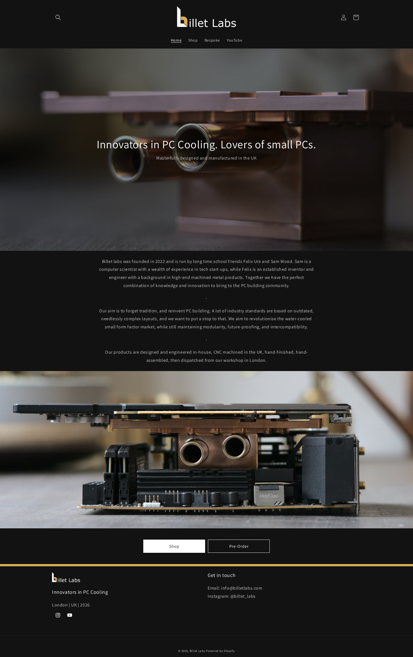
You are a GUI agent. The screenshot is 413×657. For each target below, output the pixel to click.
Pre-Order (239, 546)
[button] (58, 17)
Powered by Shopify (220, 651)
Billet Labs (197, 651)
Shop (174, 546)
